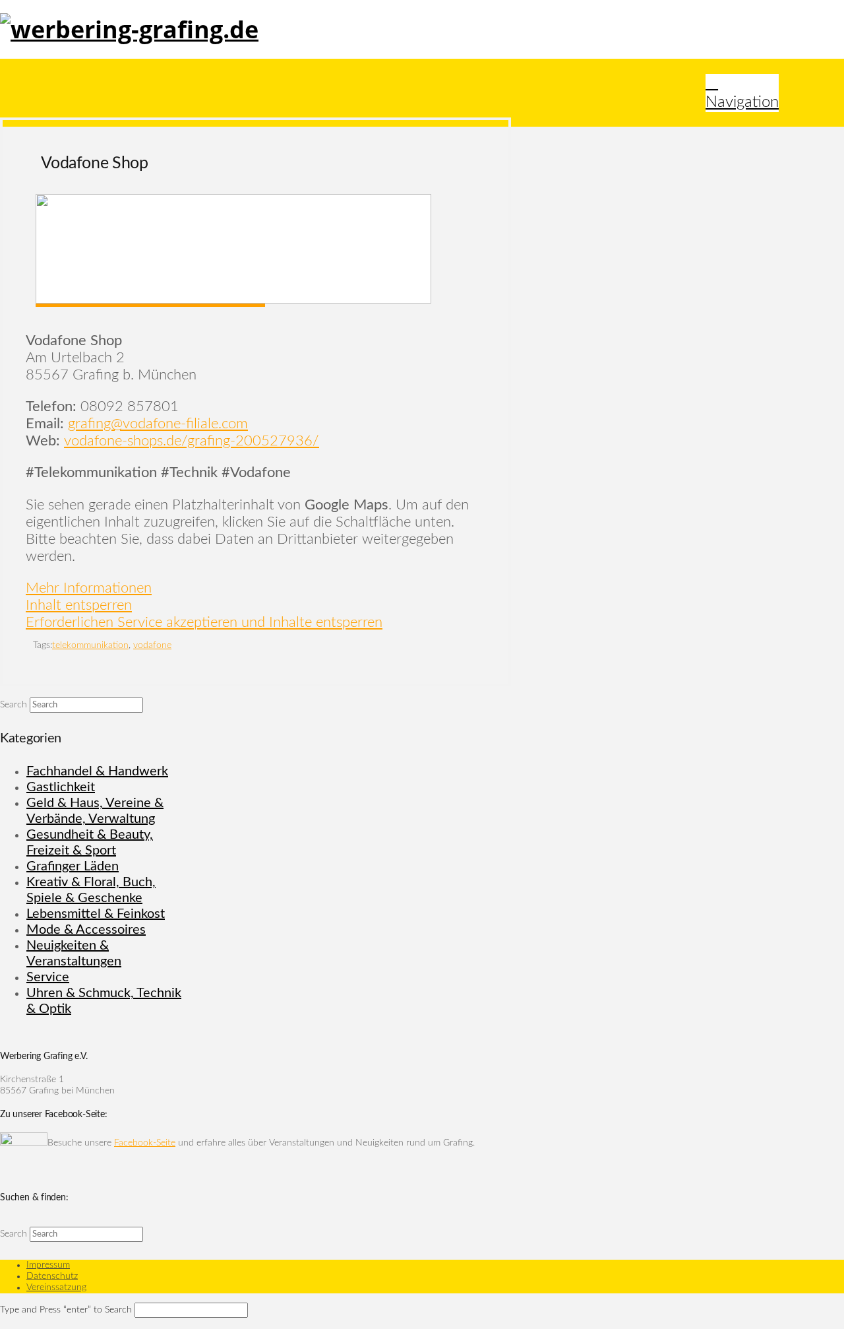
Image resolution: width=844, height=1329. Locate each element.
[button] (742, 93)
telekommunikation (90, 645)
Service (47, 977)
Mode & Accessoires (86, 929)
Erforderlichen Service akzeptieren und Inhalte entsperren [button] (204, 622)
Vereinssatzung (56, 1287)
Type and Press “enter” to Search (66, 1309)
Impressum (48, 1265)
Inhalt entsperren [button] (79, 605)
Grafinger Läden (72, 866)
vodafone (152, 645)
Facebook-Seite (144, 1143)
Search (13, 704)
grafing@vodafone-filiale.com (158, 423)
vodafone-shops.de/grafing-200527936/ (191, 441)
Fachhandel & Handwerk (97, 771)
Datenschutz (52, 1276)
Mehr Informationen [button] (89, 588)
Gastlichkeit (60, 787)
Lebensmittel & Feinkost (95, 914)
